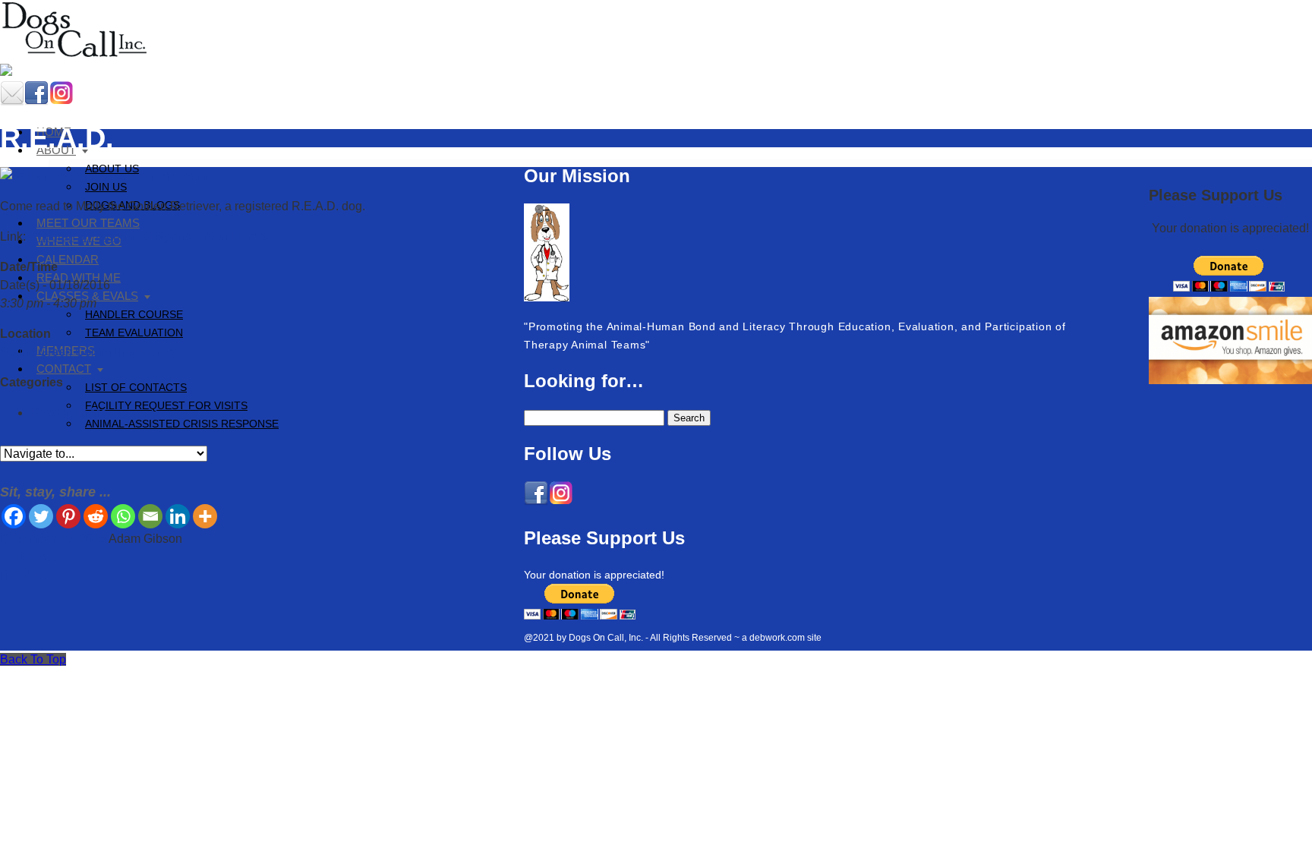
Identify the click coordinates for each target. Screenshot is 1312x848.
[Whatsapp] (123, 516)
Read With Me (68, 412)
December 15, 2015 (53, 538)
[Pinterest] (68, 516)
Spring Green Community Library (88, 351)
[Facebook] (14, 516)
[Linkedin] (178, 516)
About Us (112, 168)
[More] (205, 516)
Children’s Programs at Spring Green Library (148, 236)
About (56, 149)
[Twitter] (41, 516)
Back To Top (33, 659)
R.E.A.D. (31, 556)
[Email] (150, 516)
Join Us (106, 187)
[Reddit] (96, 516)
